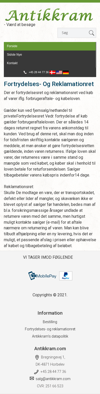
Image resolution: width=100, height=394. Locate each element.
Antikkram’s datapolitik (50, 336)
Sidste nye (14, 54)
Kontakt (12, 63)
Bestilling (50, 322)
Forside (12, 46)
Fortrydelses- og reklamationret (50, 329)
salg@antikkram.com (53, 379)
